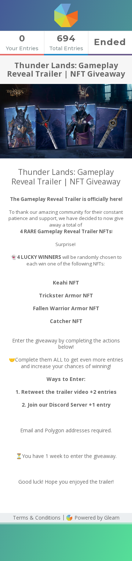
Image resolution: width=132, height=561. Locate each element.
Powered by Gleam (96, 517)
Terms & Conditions (36, 517)
